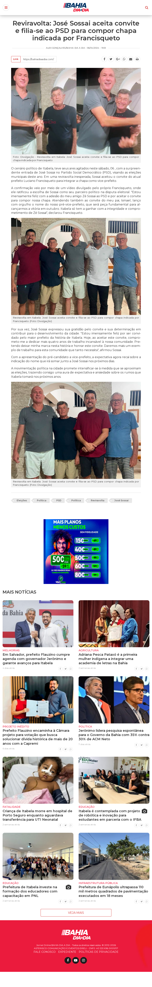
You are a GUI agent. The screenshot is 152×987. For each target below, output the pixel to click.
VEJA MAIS (76, 912)
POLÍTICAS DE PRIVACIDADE (98, 952)
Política (41, 500)
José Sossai (121, 500)
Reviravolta (97, 500)
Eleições (22, 500)
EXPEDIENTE (67, 952)
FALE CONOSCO (45, 952)
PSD (58, 500)
